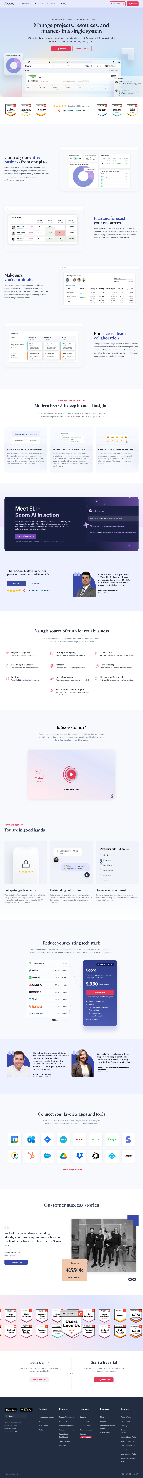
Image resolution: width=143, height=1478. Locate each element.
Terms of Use (126, 1417)
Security (124, 1426)
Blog (102, 1417)
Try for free (132, 4)
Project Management (67, 1417)
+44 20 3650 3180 (10, 1431)
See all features (92, 1019)
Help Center (104, 1433)
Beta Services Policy (129, 1454)
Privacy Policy (126, 1421)
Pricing (63, 4)
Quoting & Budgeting (67, 1421)
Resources (50, 4)
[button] (130, 1279)
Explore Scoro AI (24, 536)
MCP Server (43, 1426)
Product (38, 4)
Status (41, 1430)
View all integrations (70, 1169)
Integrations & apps (46, 1417)
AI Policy (124, 1450)
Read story (15, 1264)
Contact (83, 1417)
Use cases (25, 4)
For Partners (84, 1421)
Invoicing (62, 1445)
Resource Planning (66, 1430)
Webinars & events (87, 1430)
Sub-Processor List (128, 1445)
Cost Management (66, 1426)
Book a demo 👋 (117, 4)
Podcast (103, 1421)
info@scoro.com (10, 1428)
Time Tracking (64, 1441)
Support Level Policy (129, 1437)
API (40, 1421)
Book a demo (37, 583)
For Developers (85, 1426)
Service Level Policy (128, 1441)
